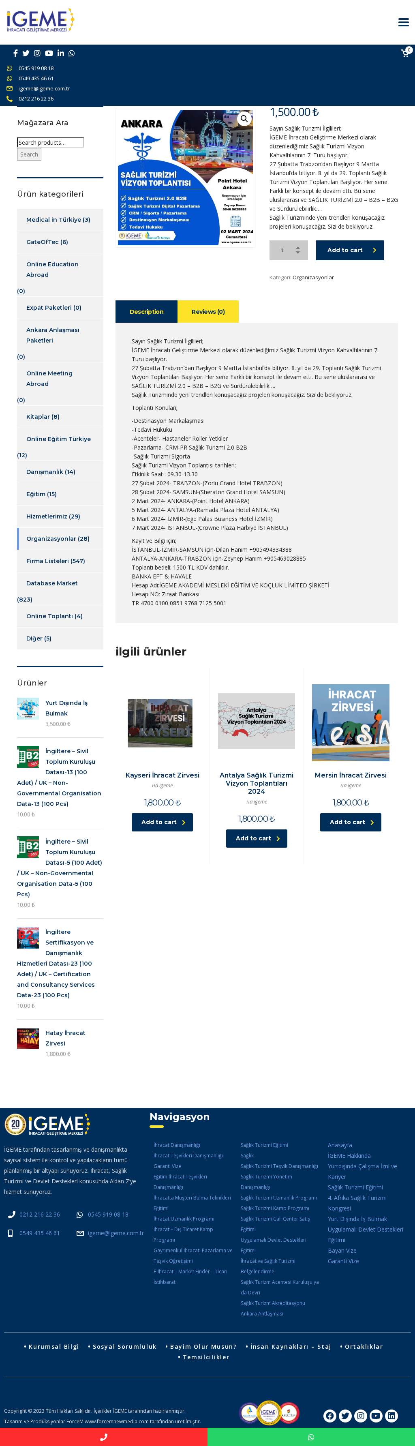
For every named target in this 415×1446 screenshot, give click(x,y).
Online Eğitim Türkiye (58, 439)
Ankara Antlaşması (262, 1313)
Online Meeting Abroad (49, 379)
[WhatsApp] (311, 1437)
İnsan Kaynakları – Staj (291, 1346)
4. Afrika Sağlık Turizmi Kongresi (357, 1203)
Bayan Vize (342, 1250)
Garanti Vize (167, 1166)
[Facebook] (329, 1416)
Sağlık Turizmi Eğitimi (264, 1145)
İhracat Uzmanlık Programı (184, 1218)
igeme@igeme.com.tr (44, 88)
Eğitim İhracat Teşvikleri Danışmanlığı (180, 1182)
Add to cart (345, 250)
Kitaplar (38, 416)
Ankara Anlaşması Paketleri (52, 335)
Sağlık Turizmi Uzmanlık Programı (279, 1197)
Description (147, 311)
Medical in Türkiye (53, 219)
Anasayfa (340, 1145)
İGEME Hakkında (349, 1155)
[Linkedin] (391, 1416)
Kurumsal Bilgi (54, 1346)
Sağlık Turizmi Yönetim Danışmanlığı (266, 1182)
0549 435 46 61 (36, 78)
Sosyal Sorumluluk (125, 1346)
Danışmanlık (44, 472)
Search (29, 154)
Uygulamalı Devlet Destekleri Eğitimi (273, 1245)
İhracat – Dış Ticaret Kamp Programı (183, 1234)
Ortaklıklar (364, 1346)
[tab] (147, 311)
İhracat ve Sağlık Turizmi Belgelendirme (268, 1266)
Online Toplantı (49, 616)
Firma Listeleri (47, 561)
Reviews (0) (208, 311)
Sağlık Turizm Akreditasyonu (273, 1303)
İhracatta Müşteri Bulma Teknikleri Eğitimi (192, 1203)
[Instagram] (360, 1416)
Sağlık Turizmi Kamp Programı (275, 1208)
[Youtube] (376, 1416)
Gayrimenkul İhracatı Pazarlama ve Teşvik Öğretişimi (193, 1255)
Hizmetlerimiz (46, 516)
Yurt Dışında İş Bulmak (357, 1219)
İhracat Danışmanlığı (177, 1145)
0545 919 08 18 (36, 68)
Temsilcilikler (206, 1357)
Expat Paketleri (49, 307)
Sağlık (247, 1155)
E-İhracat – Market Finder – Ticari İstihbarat (190, 1276)
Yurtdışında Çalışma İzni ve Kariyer (362, 1171)
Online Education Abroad (52, 269)
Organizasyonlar (313, 277)
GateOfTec (42, 242)
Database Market (52, 583)
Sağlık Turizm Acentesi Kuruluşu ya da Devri (280, 1287)
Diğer (34, 638)
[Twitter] (345, 1416)
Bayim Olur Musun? (203, 1346)
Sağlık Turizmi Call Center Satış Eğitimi (275, 1224)
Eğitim (35, 494)
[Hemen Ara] (104, 1437)
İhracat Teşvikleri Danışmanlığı (188, 1155)
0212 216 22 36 (36, 98)
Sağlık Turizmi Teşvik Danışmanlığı (279, 1166)
